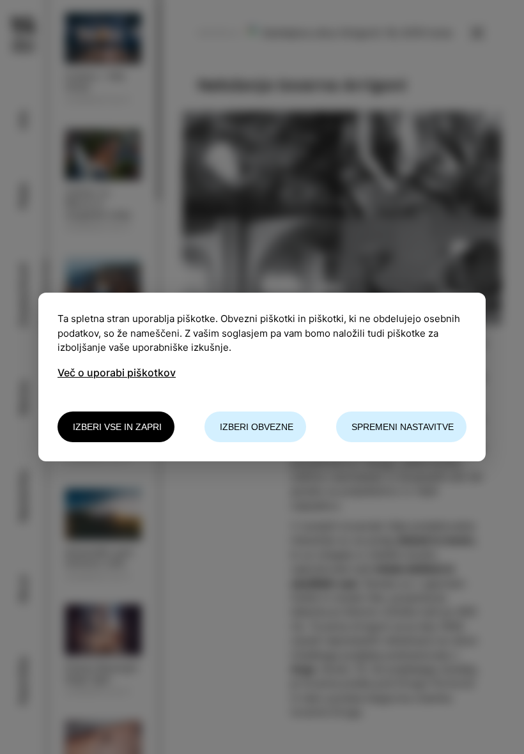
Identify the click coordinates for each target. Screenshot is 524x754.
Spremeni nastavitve (402, 427)
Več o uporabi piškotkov (117, 372)
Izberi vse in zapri (117, 427)
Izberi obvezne (256, 427)
